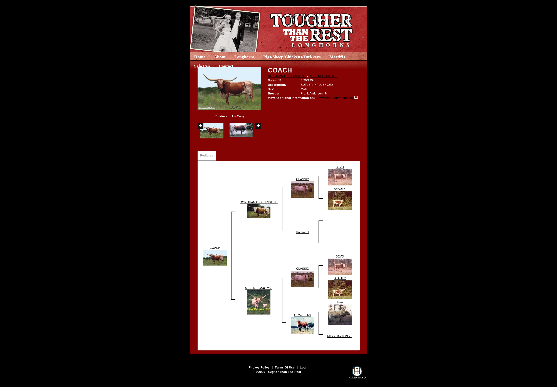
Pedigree (206, 155)
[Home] (288, 28)
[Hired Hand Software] (357, 372)
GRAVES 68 (302, 315)
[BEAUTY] (340, 200)
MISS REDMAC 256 (323, 76)
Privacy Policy (259, 367)
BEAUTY (340, 188)
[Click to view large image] (229, 88)
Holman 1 (302, 232)
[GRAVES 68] (302, 325)
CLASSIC (302, 179)
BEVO (340, 167)
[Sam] (340, 314)
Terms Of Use (285, 367)
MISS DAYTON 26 (339, 336)
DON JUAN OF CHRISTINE (287, 76)
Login (304, 367)
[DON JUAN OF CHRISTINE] (258, 211)
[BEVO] (340, 177)
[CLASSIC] (302, 189)
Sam (340, 302)
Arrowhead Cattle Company (334, 97)
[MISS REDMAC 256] (258, 302)
